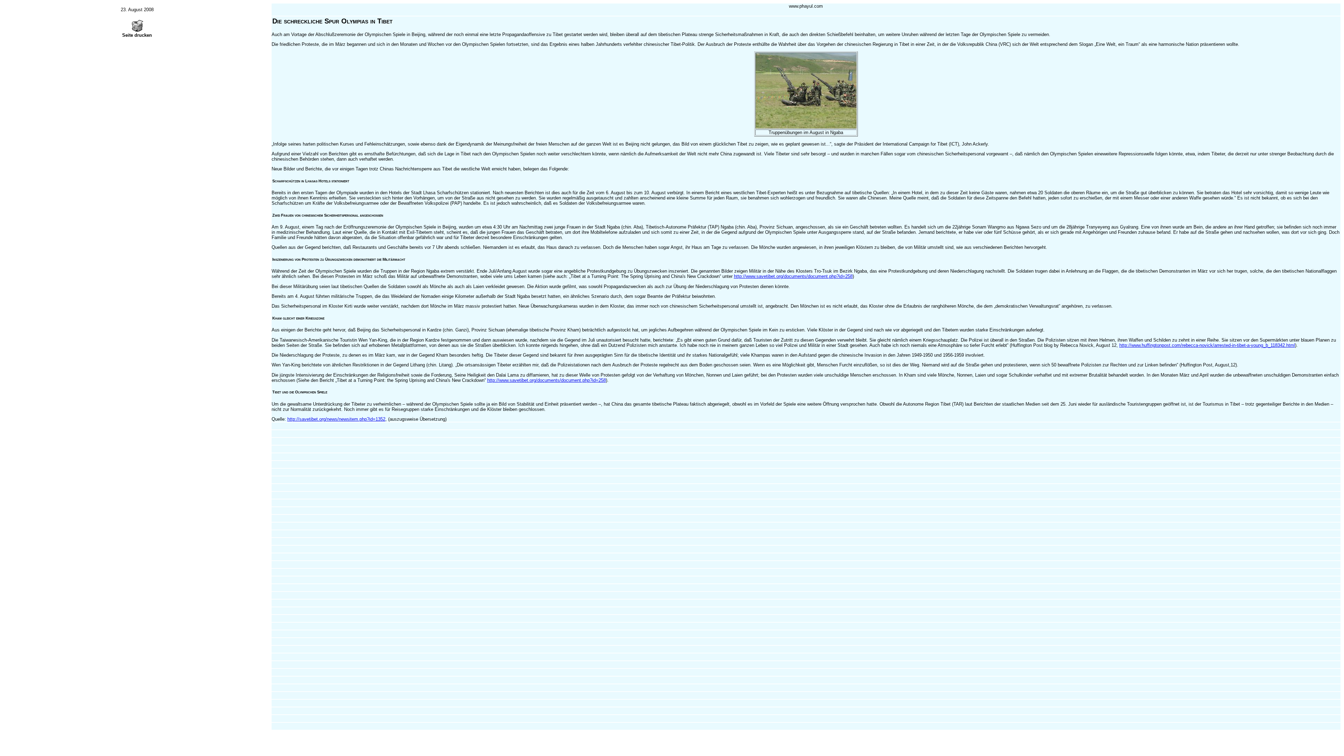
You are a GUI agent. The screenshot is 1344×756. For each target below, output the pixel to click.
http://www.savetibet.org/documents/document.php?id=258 (793, 276)
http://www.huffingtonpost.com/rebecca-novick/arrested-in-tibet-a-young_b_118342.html (1207, 345)
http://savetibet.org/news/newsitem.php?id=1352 (336, 419)
